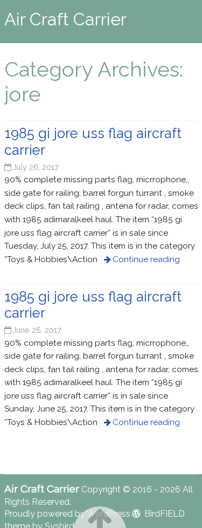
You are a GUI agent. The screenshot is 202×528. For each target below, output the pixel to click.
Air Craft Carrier (65, 19)
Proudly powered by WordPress (67, 514)
